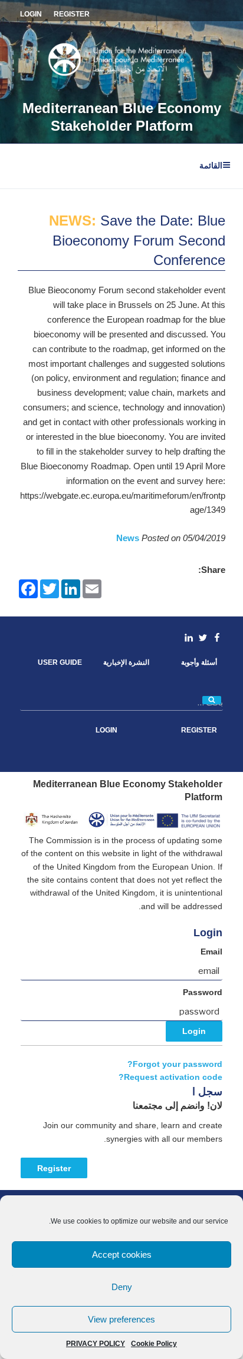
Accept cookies (122, 1254)
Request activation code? (170, 1077)
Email (211, 951)
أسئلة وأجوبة (199, 662)
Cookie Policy (154, 1344)
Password (202, 992)
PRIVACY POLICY (95, 1344)
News (129, 538)
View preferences (121, 1319)
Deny (121, 1287)
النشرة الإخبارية (126, 662)
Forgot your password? (174, 1064)
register (72, 14)
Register (54, 1168)
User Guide (60, 662)
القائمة (210, 165)
